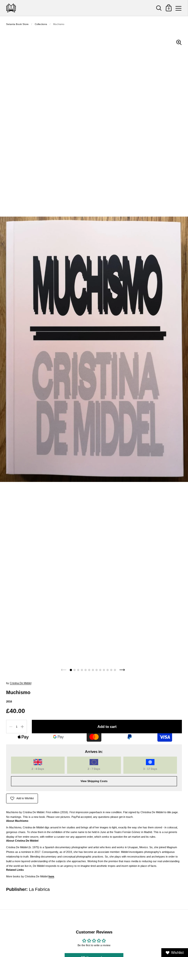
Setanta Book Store (17, 24)
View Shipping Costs (94, 781)
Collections (41, 24)
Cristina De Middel (20, 683)
